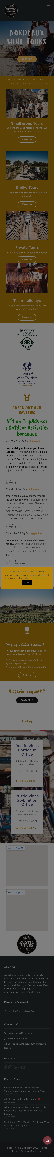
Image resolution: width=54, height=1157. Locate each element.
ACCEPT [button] (27, 583)
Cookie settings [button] (40, 578)
